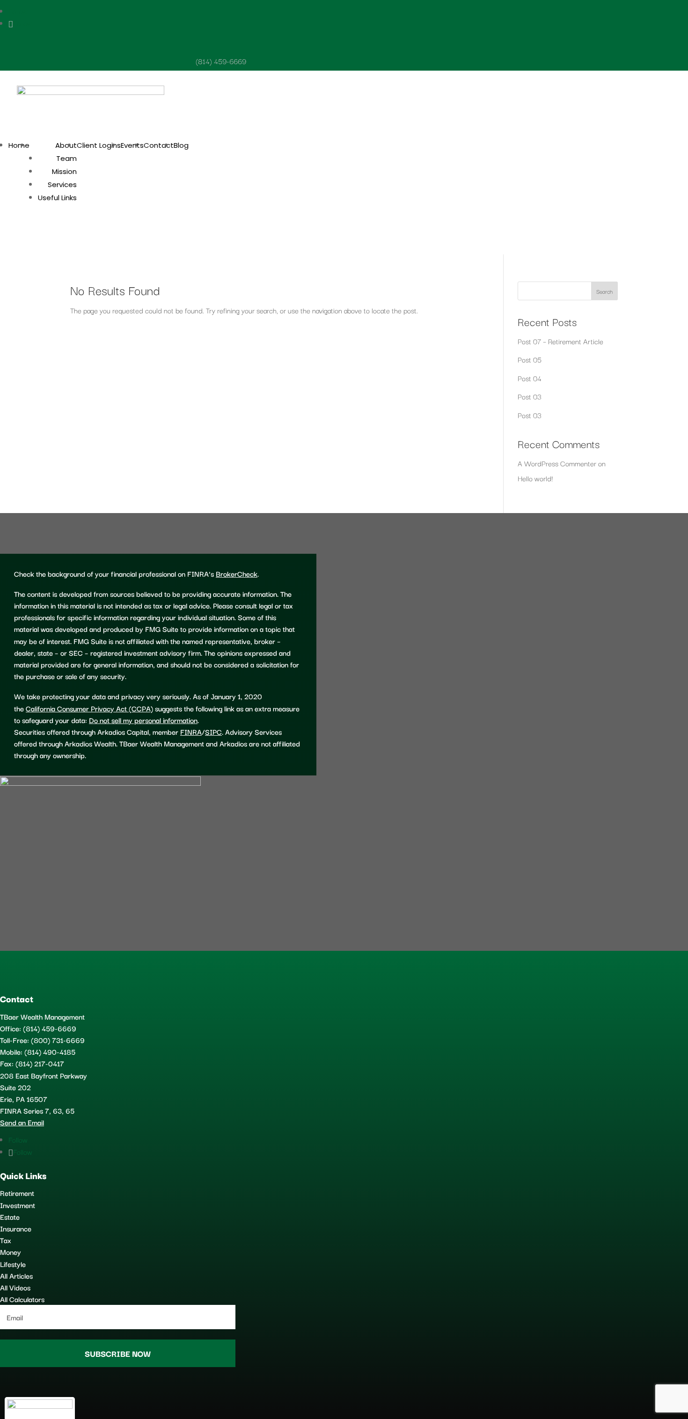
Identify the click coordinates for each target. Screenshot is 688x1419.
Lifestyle (13, 1263)
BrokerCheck (236, 573)
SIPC (213, 731)
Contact (159, 145)
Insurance (15, 1228)
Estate (10, 1216)
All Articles (16, 1275)
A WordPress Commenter (557, 463)
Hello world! (535, 478)
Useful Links (57, 198)
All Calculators (22, 1298)
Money (10, 1251)
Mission (64, 171)
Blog (181, 145)
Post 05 (530, 359)
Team (66, 158)
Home (18, 145)
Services (62, 184)
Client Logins (99, 145)
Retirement (17, 1192)
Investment (17, 1204)
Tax (5, 1239)
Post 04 (530, 378)
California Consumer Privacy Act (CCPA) (89, 708)
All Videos (15, 1287)
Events (132, 145)
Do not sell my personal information (143, 719)
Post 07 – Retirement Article (560, 341)
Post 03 (530, 396)
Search (604, 291)
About (66, 145)
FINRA (191, 731)
